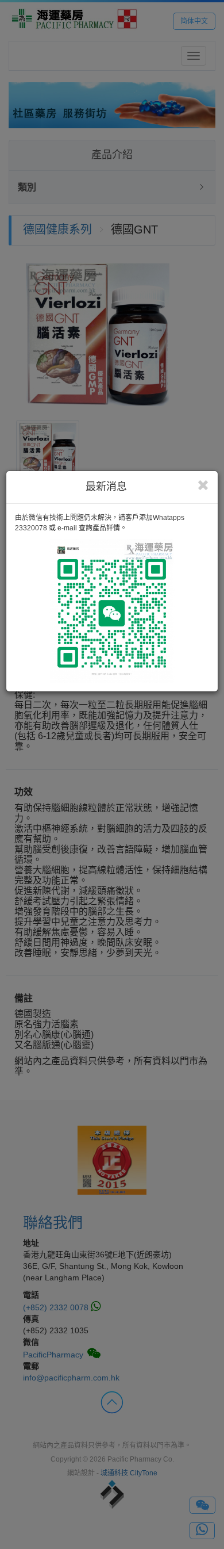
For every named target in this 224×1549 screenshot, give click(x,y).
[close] (203, 485)
